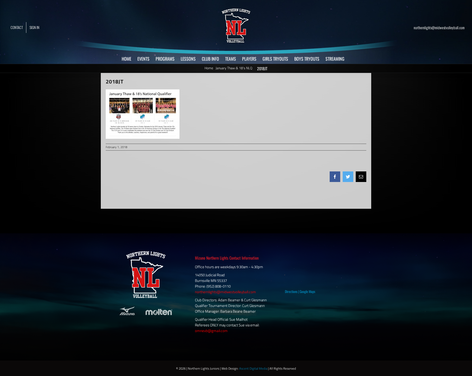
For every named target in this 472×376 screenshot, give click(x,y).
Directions (291, 291)
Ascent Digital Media (253, 368)
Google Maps (307, 291)
